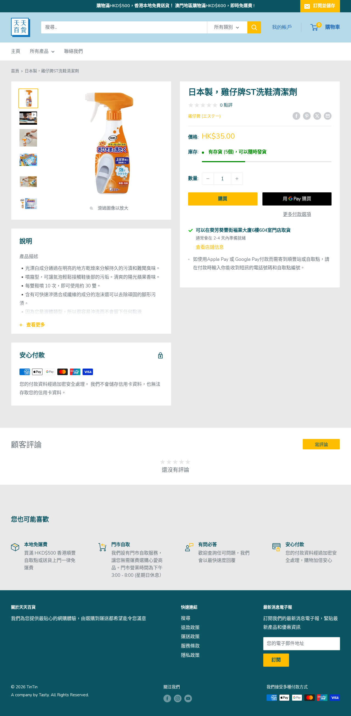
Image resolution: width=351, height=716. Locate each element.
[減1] (208, 178)
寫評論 (321, 445)
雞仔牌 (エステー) (204, 116)
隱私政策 (190, 655)
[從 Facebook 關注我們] (167, 698)
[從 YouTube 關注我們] (188, 698)
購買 (222, 199)
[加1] (237, 178)
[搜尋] (254, 27)
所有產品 (39, 51)
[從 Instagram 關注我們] (178, 698)
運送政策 (190, 637)
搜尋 (185, 618)
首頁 (15, 71)
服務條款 (190, 646)
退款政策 (190, 627)
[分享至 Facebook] (296, 115)
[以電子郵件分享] (328, 115)
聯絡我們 (73, 51)
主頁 (15, 51)
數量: (193, 178)
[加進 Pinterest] (307, 115)
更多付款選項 (297, 214)
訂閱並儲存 (324, 6)
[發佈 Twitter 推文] (317, 115)
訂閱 (276, 660)
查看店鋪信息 (210, 247)
